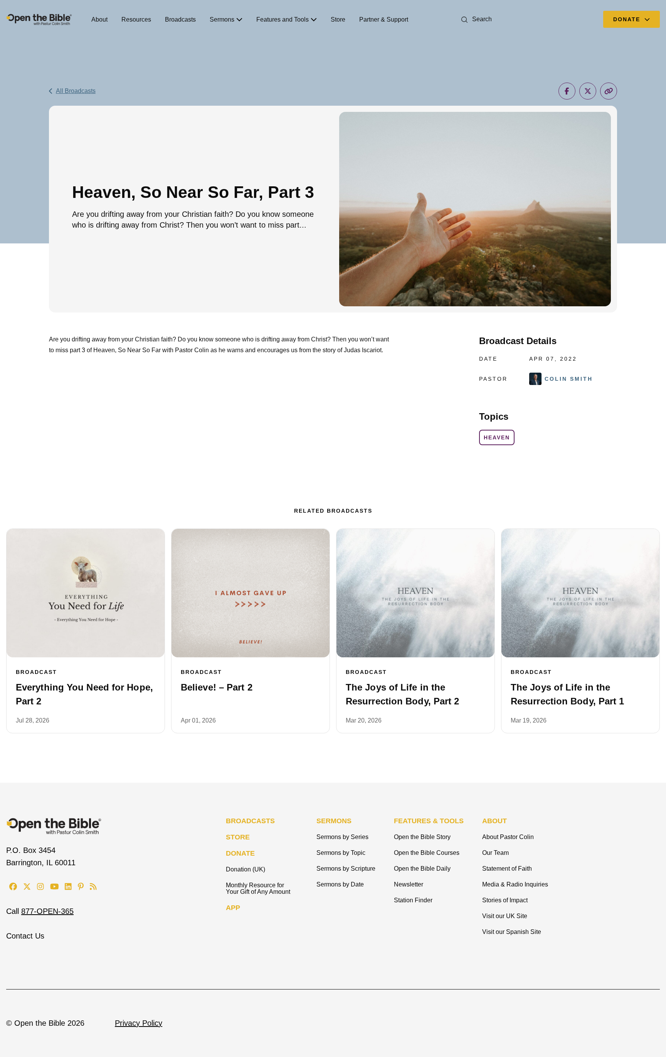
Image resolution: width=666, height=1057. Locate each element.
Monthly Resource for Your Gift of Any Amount (258, 888)
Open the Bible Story (422, 837)
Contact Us (25, 936)
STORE (238, 837)
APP (233, 907)
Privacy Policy (138, 1023)
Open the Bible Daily (422, 868)
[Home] (39, 19)
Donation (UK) (245, 869)
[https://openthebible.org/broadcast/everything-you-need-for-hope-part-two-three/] (86, 593)
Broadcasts (180, 19)
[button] (475, 19)
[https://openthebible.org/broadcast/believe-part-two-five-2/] (251, 593)
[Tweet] (587, 91)
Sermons (222, 19)
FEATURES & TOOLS (429, 820)
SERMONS (334, 820)
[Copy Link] (608, 91)
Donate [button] (627, 19)
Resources (136, 19)
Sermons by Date (340, 884)
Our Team (495, 852)
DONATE (240, 853)
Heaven (497, 437)
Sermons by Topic (340, 852)
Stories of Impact (505, 900)
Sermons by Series (342, 837)
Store (338, 19)
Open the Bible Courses (426, 852)
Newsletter (408, 884)
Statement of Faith (507, 868)
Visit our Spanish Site (511, 932)
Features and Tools (282, 19)
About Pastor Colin (508, 837)
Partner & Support (383, 19)
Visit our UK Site (504, 916)
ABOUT (494, 820)
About (99, 19)
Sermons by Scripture (345, 868)
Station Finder (413, 900)
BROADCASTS (250, 820)
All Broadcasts (76, 91)
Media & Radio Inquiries (515, 884)
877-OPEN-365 (47, 911)
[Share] (566, 91)
